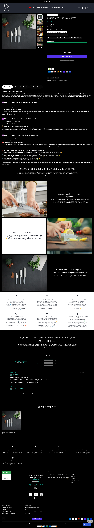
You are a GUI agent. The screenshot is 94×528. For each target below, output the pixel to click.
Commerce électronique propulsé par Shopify (21, 523)
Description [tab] (8, 86)
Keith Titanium (8, 523)
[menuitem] (81, 474)
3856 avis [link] (6, 478)
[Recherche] (79, 8)
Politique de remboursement (69, 523)
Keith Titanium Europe (52, 15)
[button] (79, 8)
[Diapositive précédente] (38, 47)
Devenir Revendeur (74, 480)
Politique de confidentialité (56, 523)
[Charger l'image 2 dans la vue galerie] (40, 22)
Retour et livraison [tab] (37, 86)
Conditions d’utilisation (80, 523)
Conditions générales (7, 507)
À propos (72, 476)
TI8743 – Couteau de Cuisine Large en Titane (57, 37)
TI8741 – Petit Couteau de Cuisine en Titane (57, 32)
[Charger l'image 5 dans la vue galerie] (40, 39)
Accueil (49, 80)
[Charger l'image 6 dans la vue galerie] (40, 45)
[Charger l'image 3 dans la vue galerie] (40, 28)
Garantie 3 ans (47, 1)
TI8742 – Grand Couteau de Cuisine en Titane (57, 35)
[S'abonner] (67, 482)
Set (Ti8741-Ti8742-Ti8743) (75, 37)
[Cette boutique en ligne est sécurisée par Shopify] (67, 69)
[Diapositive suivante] (41, 47)
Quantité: (49, 45)
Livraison (4, 509)
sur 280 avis (35, 481)
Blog (63, 7)
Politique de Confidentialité (8, 513)
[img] (13, 372)
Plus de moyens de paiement (67, 60)
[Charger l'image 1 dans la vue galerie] (40, 17)
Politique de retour (6, 511)
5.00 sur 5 (24, 361)
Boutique (45, 7)
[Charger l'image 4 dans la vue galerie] (40, 33)
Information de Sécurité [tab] (22, 86)
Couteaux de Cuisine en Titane (59, 80)
